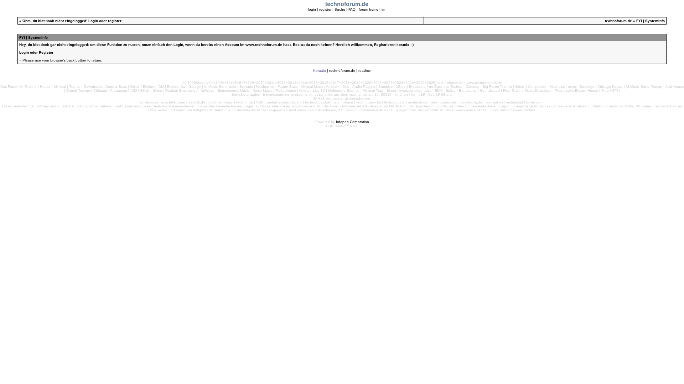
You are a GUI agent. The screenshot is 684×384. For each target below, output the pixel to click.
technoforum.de (618, 21)
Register (46, 52)
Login (93, 21)
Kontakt (319, 71)
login (312, 9)
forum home (368, 9)
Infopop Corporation (352, 122)
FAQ (352, 9)
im (383, 9)
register (325, 9)
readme (364, 71)
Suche (340, 9)
